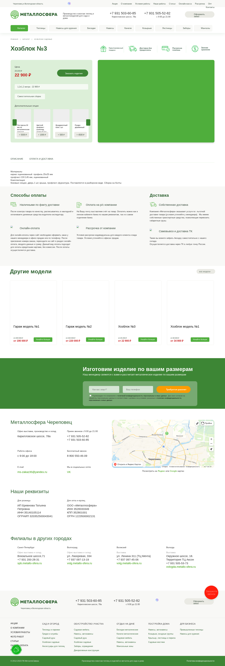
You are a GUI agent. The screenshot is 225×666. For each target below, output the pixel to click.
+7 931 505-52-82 (157, 13)
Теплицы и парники (51, 630)
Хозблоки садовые (43, 39)
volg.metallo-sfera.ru (79, 563)
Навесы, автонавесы (83, 634)
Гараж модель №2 (79, 326)
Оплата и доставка (41, 159)
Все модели (204, 272)
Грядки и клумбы (50, 634)
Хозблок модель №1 (185, 326)
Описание (17, 159)
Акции (115, 4)
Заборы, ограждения (83, 646)
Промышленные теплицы (191, 630)
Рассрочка (200, 4)
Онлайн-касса (185, 4)
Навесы (110, 28)
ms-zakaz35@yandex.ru (32, 472)
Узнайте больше (43, 339)
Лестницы (167, 28)
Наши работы (159, 4)
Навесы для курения (66, 28)
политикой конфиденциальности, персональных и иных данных (142, 396)
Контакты (210, 7)
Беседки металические (127, 630)
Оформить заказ (199, 15)
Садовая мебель (81, 630)
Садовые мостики (156, 642)
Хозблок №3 (126, 326)
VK (69, 472)
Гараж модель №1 (26, 326)
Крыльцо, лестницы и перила (161, 638)
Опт (210, 4)
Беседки (91, 28)
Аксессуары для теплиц (53, 646)
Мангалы (205, 28)
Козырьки (147, 28)
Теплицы (40, 28)
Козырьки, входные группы (160, 634)
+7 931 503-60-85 (123, 13)
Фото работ (17, 637)
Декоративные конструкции (86, 650)
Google (173, 471)
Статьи (172, 4)
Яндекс (161, 471)
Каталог (26, 39)
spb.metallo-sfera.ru (29, 563)
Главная (14, 39)
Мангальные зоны (125, 646)
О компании (126, 4)
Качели (128, 28)
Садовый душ (48, 638)
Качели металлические (127, 634)
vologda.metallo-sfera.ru (181, 566)
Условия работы (142, 4)
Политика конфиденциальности (200, 661)
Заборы (186, 28)
